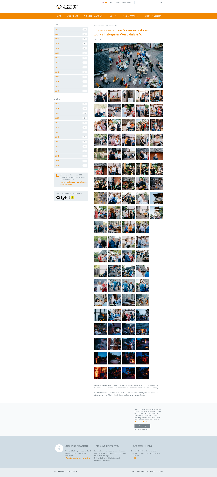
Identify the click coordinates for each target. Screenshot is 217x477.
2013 (70, 91)
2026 (70, 29)
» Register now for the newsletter (77, 458)
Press (118, 2)
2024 (70, 39)
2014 (70, 86)
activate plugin (142, 426)
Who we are (72, 16)
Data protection (142, 471)
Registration (98, 460)
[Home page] (66, 10)
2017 (70, 72)
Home (58, 16)
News (111, 2)
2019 (70, 62)
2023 (70, 43)
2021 (70, 53)
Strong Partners (131, 16)
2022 (70, 48)
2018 (70, 67)
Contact (160, 471)
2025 (70, 34)
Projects (113, 16)
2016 (70, 77)
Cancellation (106, 460)
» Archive (134, 458)
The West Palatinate (93, 16)
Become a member (153, 16)
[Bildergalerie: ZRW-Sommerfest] (128, 87)
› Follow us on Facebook (141, 422)
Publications (126, 2)
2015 (70, 81)
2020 (70, 58)
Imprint (153, 471)
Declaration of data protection (149, 419)
